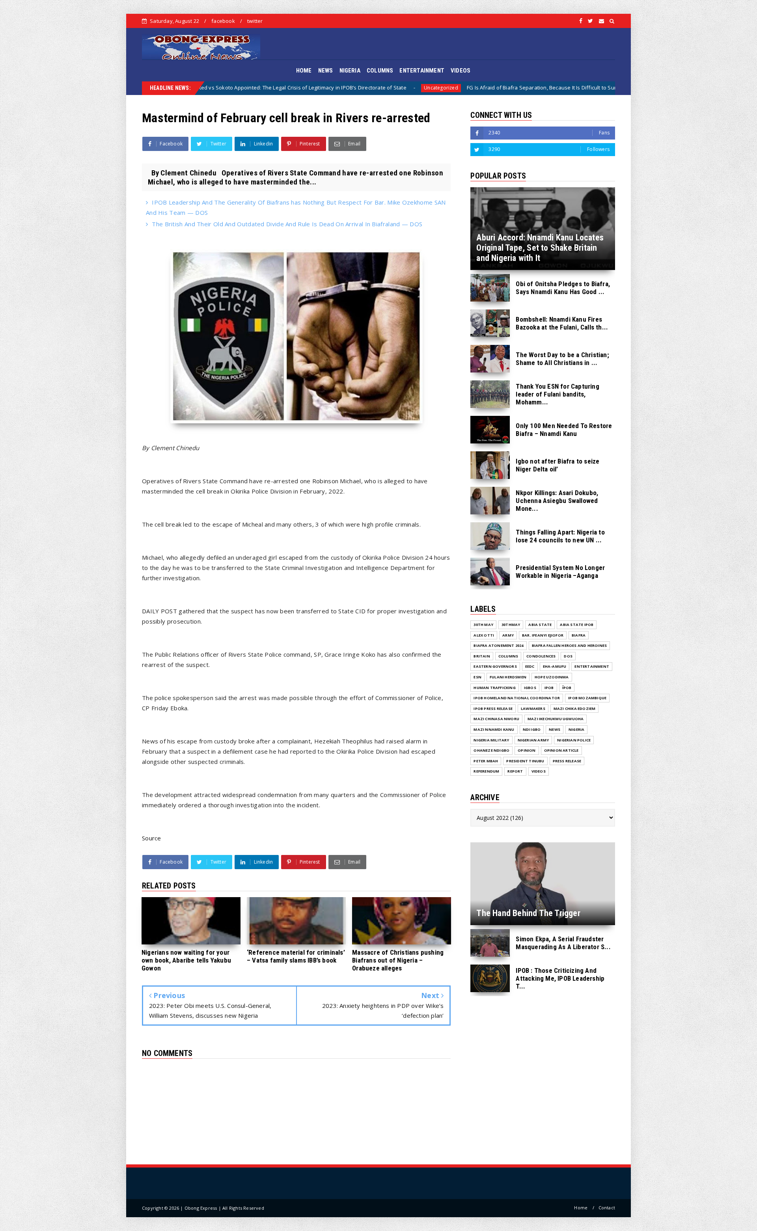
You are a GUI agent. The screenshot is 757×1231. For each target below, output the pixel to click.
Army (508, 635)
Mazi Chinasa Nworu (496, 718)
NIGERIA (349, 70)
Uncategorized (311, 87)
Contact (607, 1207)
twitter (255, 20)
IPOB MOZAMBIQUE (587, 697)
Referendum (486, 771)
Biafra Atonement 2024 (498, 645)
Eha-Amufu (555, 666)
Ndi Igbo (532, 729)
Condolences (541, 656)
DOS (568, 656)
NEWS (325, 70)
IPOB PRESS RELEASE (493, 708)
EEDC (530, 666)
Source (151, 838)
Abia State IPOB (576, 624)
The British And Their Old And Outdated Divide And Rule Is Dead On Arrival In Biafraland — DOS (287, 224)
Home (580, 1207)
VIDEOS (460, 70)
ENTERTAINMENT (421, 70)
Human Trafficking (494, 687)
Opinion (526, 750)
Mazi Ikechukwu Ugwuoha (556, 718)
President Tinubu (525, 761)
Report (515, 771)
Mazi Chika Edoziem (575, 708)
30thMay (511, 624)
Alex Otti (484, 635)
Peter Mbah (486, 761)
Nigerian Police (574, 740)
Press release (567, 761)
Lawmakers (533, 708)
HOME (304, 70)
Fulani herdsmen (508, 677)
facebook (223, 20)
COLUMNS (380, 70)
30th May (483, 624)
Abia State (540, 624)
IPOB (549, 687)
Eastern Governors (495, 666)
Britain (482, 656)
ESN (477, 677)
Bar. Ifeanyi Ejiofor (542, 635)
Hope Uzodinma (552, 677)
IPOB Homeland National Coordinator (517, 697)
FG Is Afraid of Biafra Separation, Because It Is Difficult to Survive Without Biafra (434, 87)
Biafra (557, 87)
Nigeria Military (491, 740)
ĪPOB (567, 687)
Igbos (530, 687)
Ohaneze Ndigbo (491, 750)
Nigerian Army (533, 740)
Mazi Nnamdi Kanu (494, 729)
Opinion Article (561, 750)
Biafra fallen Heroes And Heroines (569, 645)
